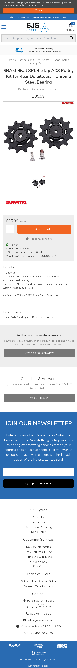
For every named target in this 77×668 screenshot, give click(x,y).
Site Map (38, 566)
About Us (39, 517)
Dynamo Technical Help (38, 586)
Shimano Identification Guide (38, 581)
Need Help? (38, 532)
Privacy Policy (38, 562)
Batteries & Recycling (38, 527)
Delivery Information (38, 547)
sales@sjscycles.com (40, 620)
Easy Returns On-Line (38, 552)
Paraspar (45, 666)
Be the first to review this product (38, 89)
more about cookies (38, 5)
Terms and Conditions (38, 557)
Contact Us (38, 522)
